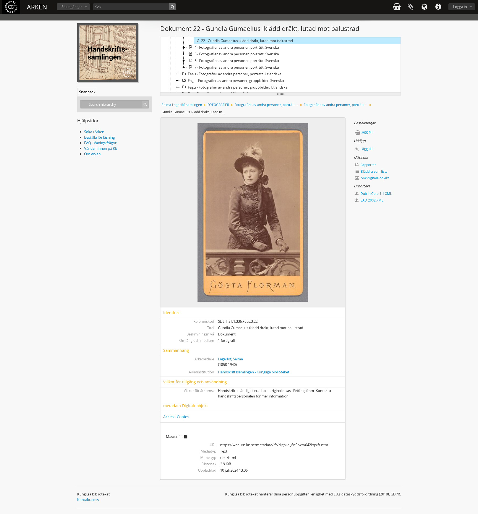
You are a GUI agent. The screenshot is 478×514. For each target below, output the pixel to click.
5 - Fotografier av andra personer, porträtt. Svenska (236, 53)
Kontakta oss (88, 499)
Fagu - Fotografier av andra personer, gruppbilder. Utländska (237, 87)
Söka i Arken (94, 131)
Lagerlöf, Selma (230, 359)
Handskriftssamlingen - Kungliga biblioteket (253, 372)
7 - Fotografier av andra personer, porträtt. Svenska (236, 67)
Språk (424, 7)
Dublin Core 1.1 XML (376, 193)
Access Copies (176, 416)
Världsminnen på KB (100, 148)
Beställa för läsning (99, 137)
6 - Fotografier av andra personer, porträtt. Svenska (236, 60)
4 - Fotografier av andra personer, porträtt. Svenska (236, 47)
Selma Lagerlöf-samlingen (182, 104)
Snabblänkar (438, 7)
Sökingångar (71, 6)
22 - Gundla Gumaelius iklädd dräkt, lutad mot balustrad (247, 40)
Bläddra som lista (374, 171)
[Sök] (172, 6)
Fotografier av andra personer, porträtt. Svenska (267, 104)
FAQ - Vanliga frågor (100, 142)
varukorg (397, 7)
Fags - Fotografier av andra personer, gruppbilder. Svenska (236, 80)
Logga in (460, 6)
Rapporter (368, 164)
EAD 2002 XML (371, 200)
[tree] (280, 65)
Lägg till (366, 132)
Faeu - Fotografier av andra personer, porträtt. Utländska (234, 73)
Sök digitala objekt (374, 178)
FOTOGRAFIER (218, 104)
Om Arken (92, 153)
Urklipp (410, 7)
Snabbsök (87, 91)
